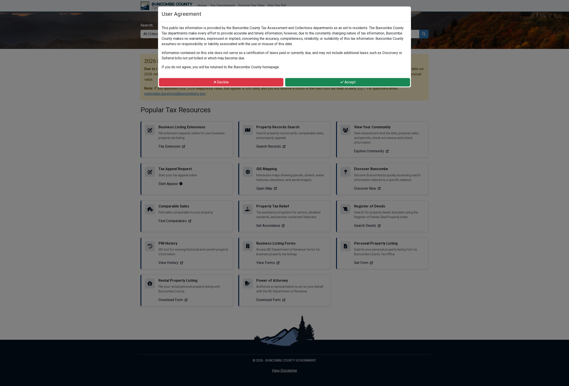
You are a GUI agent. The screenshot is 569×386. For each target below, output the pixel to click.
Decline (222, 82)
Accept (349, 82)
